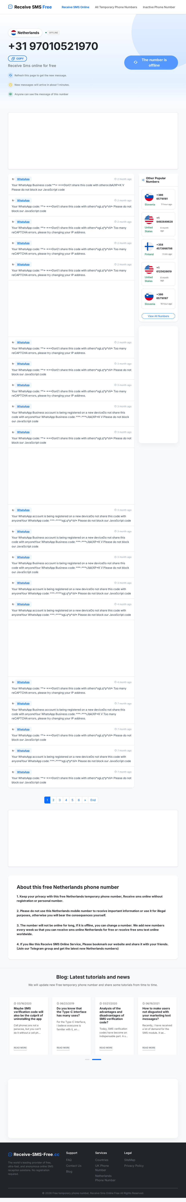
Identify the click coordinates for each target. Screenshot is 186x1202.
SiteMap (129, 1167)
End (93, 800)
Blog (69, 1178)
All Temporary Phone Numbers (116, 7)
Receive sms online (137, 896)
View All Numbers (158, 316)
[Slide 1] (89, 1066)
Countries (101, 1167)
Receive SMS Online (75, 7)
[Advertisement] (93, 141)
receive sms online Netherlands (79, 929)
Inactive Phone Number (159, 7)
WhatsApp (23, 179)
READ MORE (20, 1055)
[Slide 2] (99, 1066)
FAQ (69, 1167)
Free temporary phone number (70, 1200)
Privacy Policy (134, 1173)
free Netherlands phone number (81, 887)
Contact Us (73, 1173)
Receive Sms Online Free (105, 1200)
